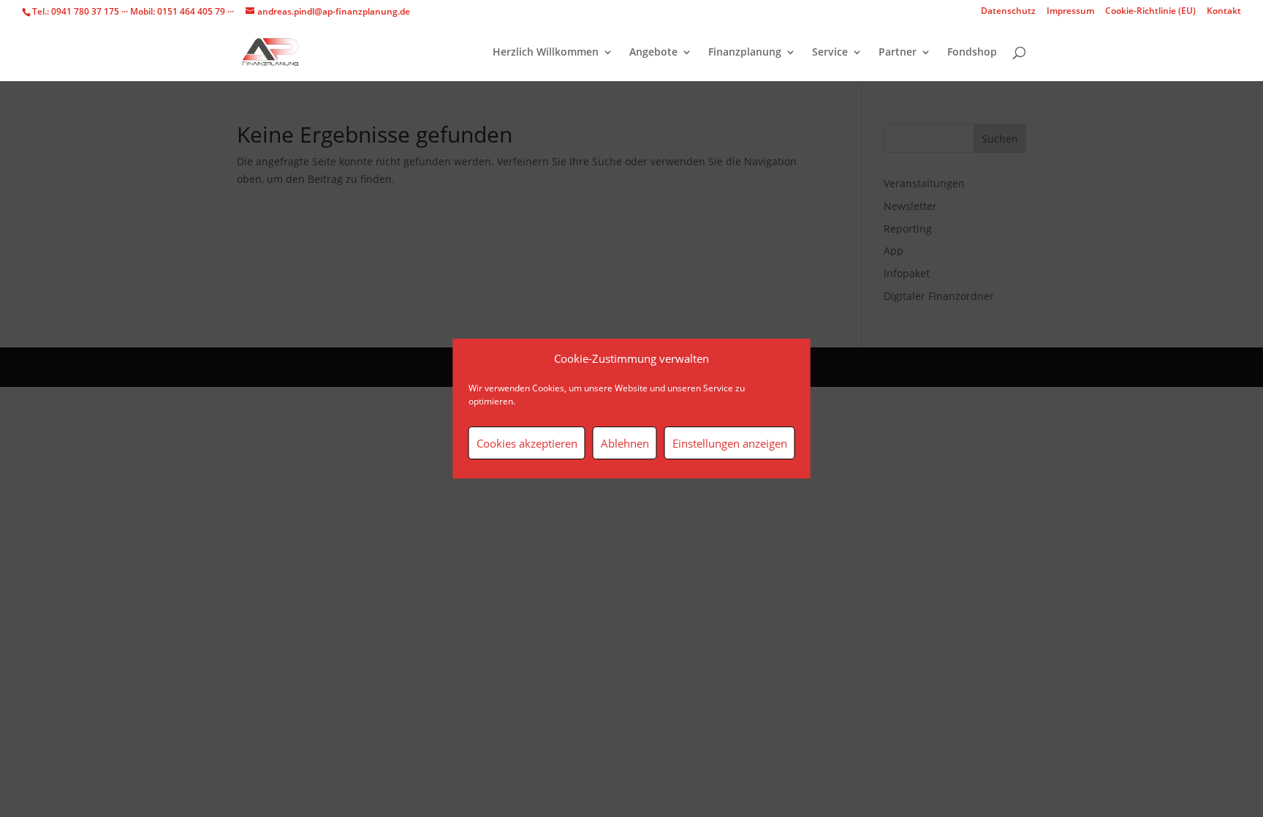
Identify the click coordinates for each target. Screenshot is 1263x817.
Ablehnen (625, 443)
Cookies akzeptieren (527, 443)
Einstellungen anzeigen (729, 443)
